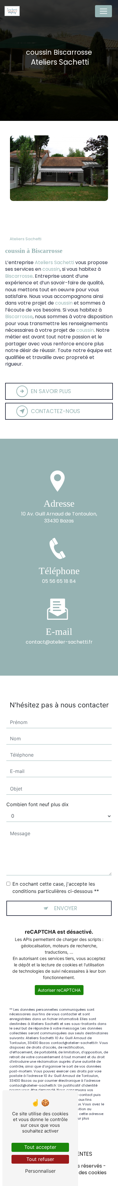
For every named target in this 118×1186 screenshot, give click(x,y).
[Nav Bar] (103, 11)
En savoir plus (51, 391)
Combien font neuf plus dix (37, 804)
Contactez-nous (55, 411)
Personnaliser (40, 1171)
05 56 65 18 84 (59, 581)
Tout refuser (40, 1159)
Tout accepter (40, 1147)
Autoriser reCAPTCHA (59, 990)
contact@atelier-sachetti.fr (59, 641)
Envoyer (65, 908)
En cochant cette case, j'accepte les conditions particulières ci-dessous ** (55, 887)
